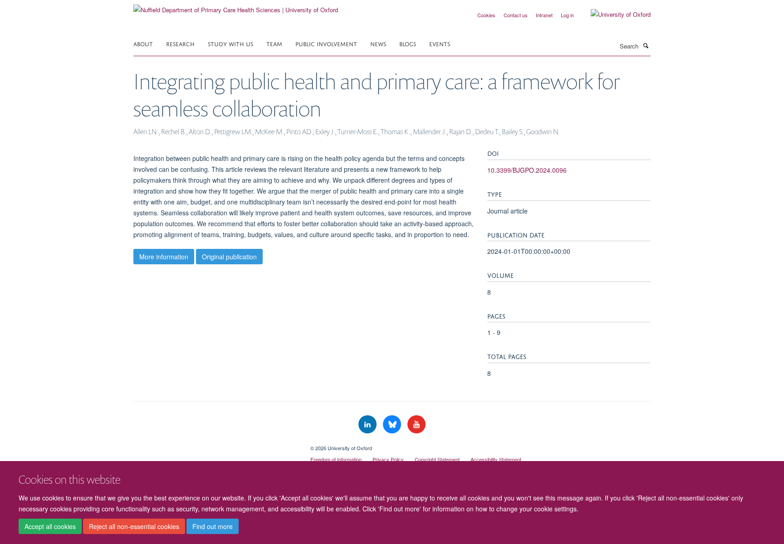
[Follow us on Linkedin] (368, 424)
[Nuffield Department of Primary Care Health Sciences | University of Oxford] (235, 6)
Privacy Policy (388, 459)
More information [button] (163, 256)
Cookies (486, 15)
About (143, 43)
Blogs (407, 43)
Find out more (212, 526)
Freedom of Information (336, 459)
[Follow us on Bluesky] (393, 424)
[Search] (646, 45)
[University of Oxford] (614, 14)
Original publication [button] (229, 256)
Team (274, 43)
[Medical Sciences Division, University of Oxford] (215, 444)
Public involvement (326, 43)
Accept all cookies (50, 526)
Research (180, 43)
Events (439, 43)
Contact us (516, 15)
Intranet (544, 15)
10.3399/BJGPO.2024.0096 (527, 170)
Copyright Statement (437, 459)
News (378, 43)
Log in (567, 15)
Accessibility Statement (495, 459)
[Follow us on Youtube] (416, 424)
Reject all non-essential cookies (134, 526)
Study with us (230, 43)
